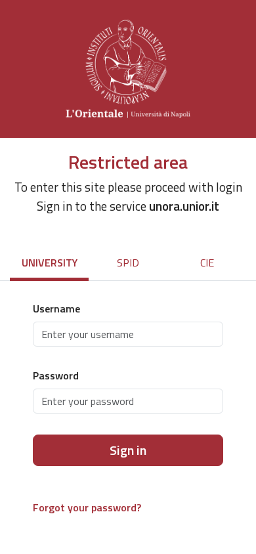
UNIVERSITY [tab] (49, 262)
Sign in (128, 450)
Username (56, 308)
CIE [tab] (207, 262)
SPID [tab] (128, 262)
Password (56, 375)
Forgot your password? (87, 507)
